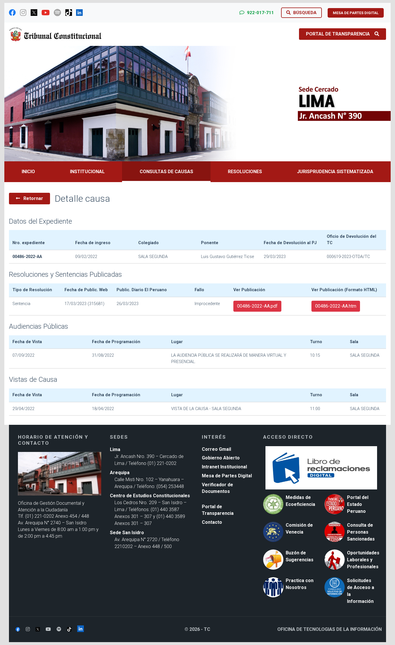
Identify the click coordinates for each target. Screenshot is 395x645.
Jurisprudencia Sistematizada (335, 171)
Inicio (28, 171)
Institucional (87, 171)
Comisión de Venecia (299, 528)
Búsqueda (304, 12)
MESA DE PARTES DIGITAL (356, 13)
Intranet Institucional (224, 467)
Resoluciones (245, 171)
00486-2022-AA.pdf (257, 306)
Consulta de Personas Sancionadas (361, 532)
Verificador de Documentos (217, 488)
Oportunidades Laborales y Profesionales (363, 559)
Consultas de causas (166, 171)
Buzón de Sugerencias (299, 556)
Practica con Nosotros (299, 584)
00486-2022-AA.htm (335, 306)
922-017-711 (260, 12)
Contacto (212, 522)
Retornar (32, 198)
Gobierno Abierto (221, 458)
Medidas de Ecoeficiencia (300, 501)
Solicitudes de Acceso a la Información (360, 591)
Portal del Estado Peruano (357, 504)
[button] (33, 104)
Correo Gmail (216, 449)
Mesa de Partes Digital (227, 475)
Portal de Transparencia (338, 34)
